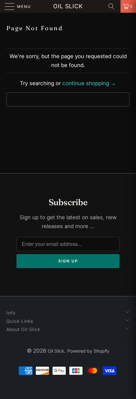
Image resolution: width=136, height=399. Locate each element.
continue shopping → (89, 83)
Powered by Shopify (88, 351)
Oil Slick (68, 6)
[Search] (113, 6)
